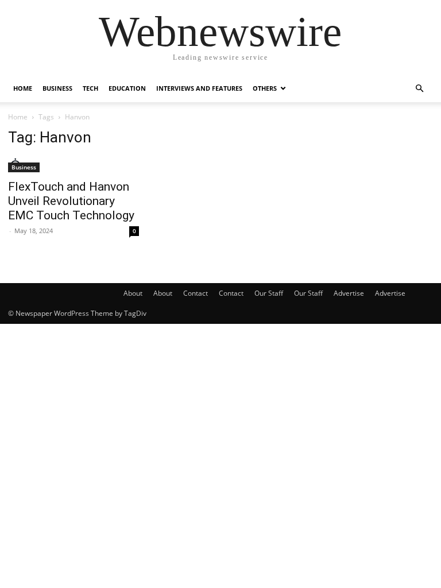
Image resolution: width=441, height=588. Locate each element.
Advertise (349, 293)
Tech (90, 88)
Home (22, 88)
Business (57, 88)
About (132, 293)
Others (265, 88)
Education (127, 88)
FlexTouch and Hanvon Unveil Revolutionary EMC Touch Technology (71, 201)
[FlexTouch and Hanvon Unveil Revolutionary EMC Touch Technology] (73, 165)
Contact (195, 293)
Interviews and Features (199, 88)
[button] (419, 88)
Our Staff (268, 293)
